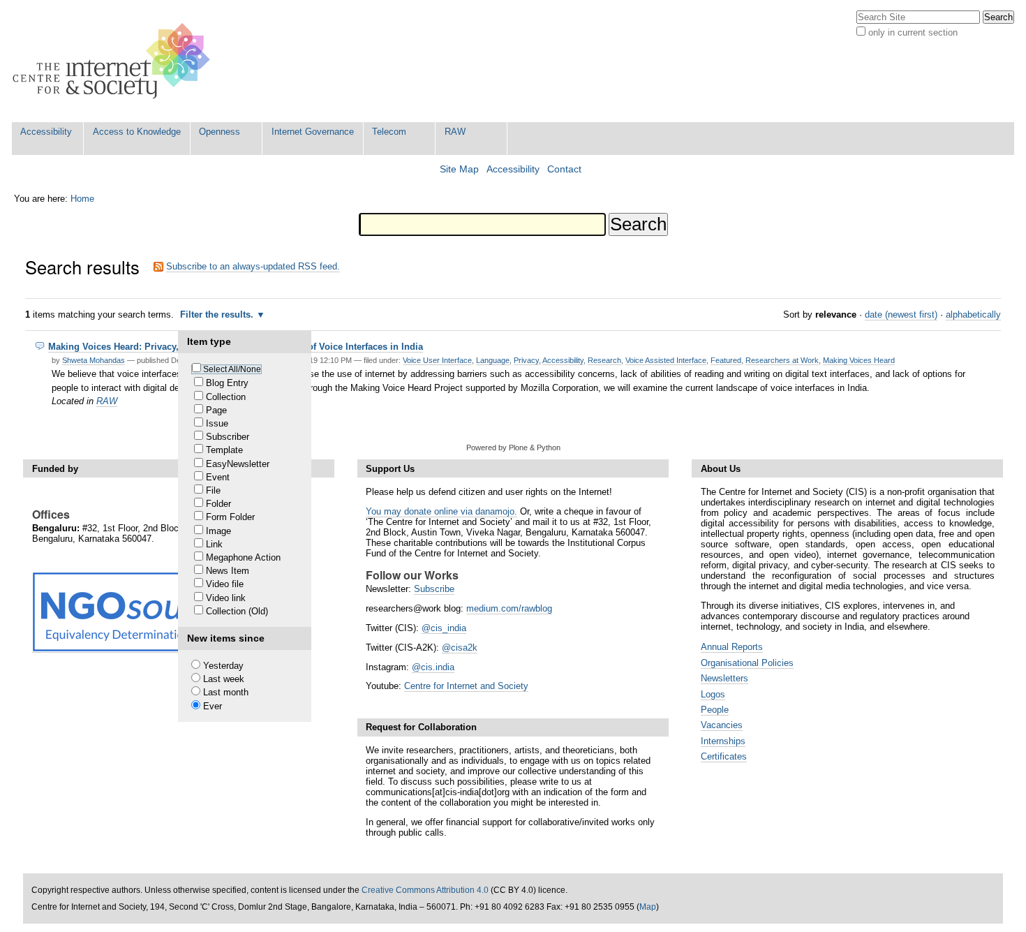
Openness (219, 131)
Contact (564, 169)
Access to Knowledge (137, 131)
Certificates (724, 756)
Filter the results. (218, 314)
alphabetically (973, 314)
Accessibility (46, 131)
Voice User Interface (437, 360)
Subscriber (227, 436)
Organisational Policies (747, 663)
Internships (723, 741)
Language (493, 360)
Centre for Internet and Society (466, 686)
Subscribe (434, 589)
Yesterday (223, 665)
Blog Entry (227, 383)
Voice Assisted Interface (665, 360)
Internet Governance (313, 131)
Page (216, 410)
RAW (455, 131)
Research (604, 360)
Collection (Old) (237, 611)
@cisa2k (459, 647)
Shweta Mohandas (93, 360)
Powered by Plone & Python (513, 447)
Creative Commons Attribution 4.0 (425, 890)
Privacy (526, 360)
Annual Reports (732, 647)
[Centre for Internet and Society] (115, 61)
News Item (227, 570)
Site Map (459, 169)
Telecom (389, 131)
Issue (217, 423)
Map (647, 907)
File (213, 490)
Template (224, 450)
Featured (726, 360)
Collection (226, 397)
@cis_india (444, 628)
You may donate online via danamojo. (441, 511)
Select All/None (232, 369)
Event (218, 477)
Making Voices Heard (859, 360)
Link (214, 544)
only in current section (913, 32)
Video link (226, 598)
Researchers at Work (782, 360)
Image (218, 531)
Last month (225, 692)
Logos (713, 694)
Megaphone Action (243, 557)
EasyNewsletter (237, 464)
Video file (225, 584)
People (715, 709)
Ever (212, 706)
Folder (218, 503)
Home (82, 198)
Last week (223, 679)
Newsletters (724, 678)
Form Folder (230, 517)
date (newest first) (901, 314)
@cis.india (433, 667)
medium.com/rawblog (509, 608)
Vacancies (722, 725)
